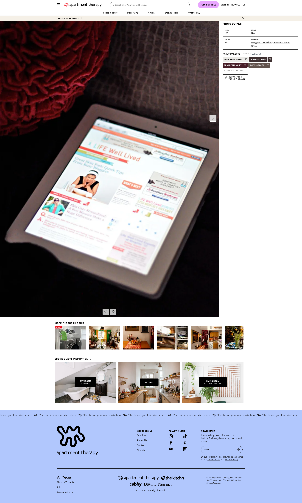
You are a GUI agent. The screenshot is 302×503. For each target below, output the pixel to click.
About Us (142, 440)
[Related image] (70, 337)
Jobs (59, 487)
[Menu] (58, 5)
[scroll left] (57, 338)
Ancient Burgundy (232, 65)
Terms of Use (213, 459)
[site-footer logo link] (64, 477)
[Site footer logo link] (95, 439)
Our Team (142, 435)
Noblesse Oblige (258, 59)
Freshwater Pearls (233, 59)
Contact (141, 445)
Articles (151, 12)
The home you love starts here (42, 415)
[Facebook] (171, 442)
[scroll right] (240, 338)
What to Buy (193, 12)
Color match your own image (237, 77)
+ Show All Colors (233, 71)
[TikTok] (185, 436)
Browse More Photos (68, 18)
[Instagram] (171, 436)
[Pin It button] (113, 312)
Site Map (141, 450)
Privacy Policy (231, 459)
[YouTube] (171, 449)
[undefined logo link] (83, 5)
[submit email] (238, 449)
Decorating (132, 12)
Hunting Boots (257, 65)
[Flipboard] (185, 449)
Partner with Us (65, 492)
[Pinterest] (185, 442)
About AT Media (65, 482)
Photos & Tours (109, 12)
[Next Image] (213, 118)
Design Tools (171, 12)
